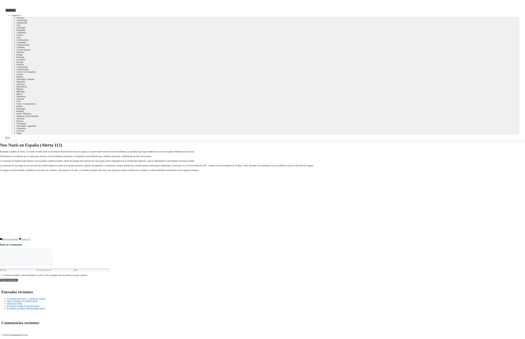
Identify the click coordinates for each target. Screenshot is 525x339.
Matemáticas (21, 86)
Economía (20, 59)
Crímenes (20, 47)
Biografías (20, 30)
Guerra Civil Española (26, 72)
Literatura (20, 84)
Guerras (19, 74)
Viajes (19, 133)
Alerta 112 (25, 239)
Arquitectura (21, 23)
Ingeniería (20, 82)
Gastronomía (21, 67)
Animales (20, 18)
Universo (20, 131)
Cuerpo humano (23, 50)
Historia (19, 77)
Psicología (20, 109)
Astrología (20, 27)
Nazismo (20, 99)
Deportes (20, 52)
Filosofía (20, 64)
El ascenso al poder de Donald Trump (23, 306)
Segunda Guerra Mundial (27, 116)
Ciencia (19, 35)
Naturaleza (21, 96)
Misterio (20, 89)
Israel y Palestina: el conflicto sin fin (22, 301)
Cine (18, 37)
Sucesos (19, 121)
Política (19, 106)
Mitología (20, 91)
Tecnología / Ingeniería (26, 126)
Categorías (15, 15)
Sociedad (20, 118)
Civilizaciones (22, 40)
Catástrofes (21, 32)
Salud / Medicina (23, 113)
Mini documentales (10, 239)
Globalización (22, 69)
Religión (20, 111)
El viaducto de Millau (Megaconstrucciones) (26, 308)
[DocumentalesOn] (15, 7)
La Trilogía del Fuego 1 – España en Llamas (26, 298)
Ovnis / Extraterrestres (26, 104)
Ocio (18, 101)
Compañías (21, 42)
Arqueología (21, 20)
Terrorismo (21, 128)
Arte (18, 25)
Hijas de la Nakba (14, 303)
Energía (19, 62)
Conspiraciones (23, 45)
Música (19, 94)
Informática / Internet (25, 79)
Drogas (19, 55)
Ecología (20, 57)
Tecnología (21, 123)
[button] (7, 138)
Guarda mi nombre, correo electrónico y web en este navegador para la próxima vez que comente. (45, 275)
